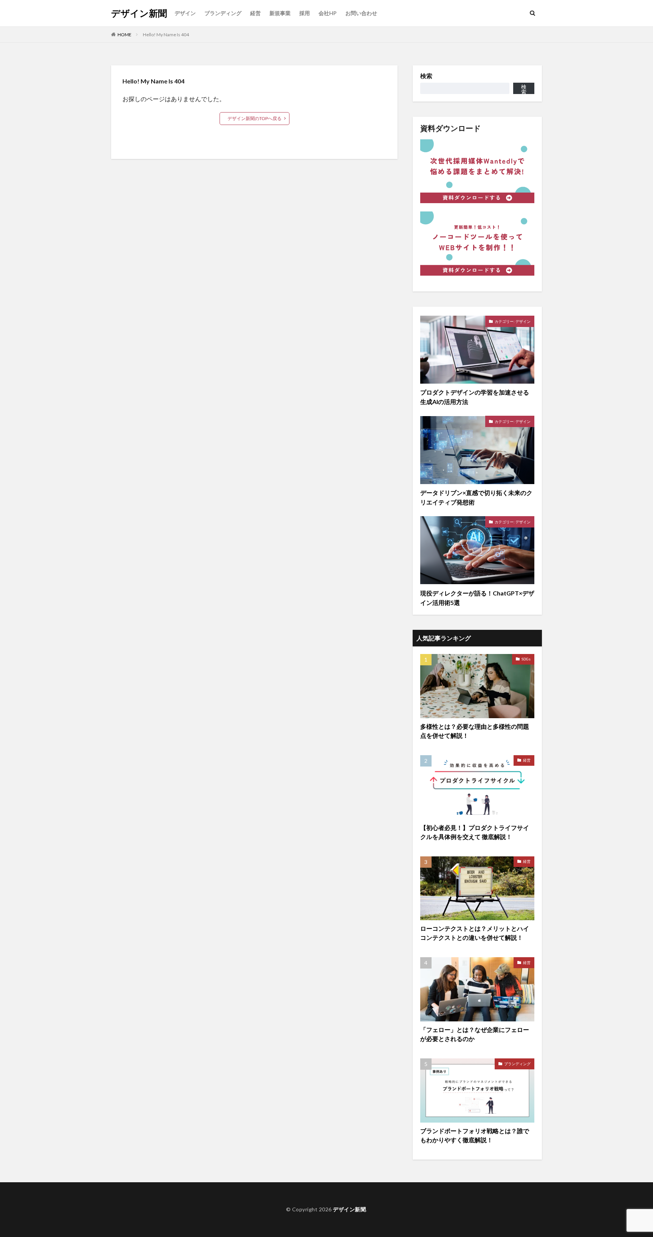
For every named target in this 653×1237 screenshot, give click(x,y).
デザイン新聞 (139, 13)
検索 (426, 76)
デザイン (185, 13)
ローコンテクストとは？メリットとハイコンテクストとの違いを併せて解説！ (474, 933)
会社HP (328, 13)
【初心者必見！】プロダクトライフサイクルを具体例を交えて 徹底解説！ (474, 832)
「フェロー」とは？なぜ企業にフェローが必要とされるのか (474, 1034)
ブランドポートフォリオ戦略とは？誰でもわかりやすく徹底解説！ (474, 1135)
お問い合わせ (361, 13)
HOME (125, 34)
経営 (255, 13)
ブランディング (222, 13)
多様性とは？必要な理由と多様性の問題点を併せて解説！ (474, 731)
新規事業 (280, 13)
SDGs (526, 659)
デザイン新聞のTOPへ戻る (254, 118)
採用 (304, 13)
